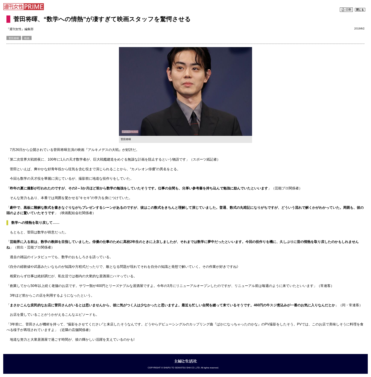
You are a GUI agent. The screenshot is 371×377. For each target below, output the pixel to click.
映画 (26, 38)
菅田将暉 (14, 38)
